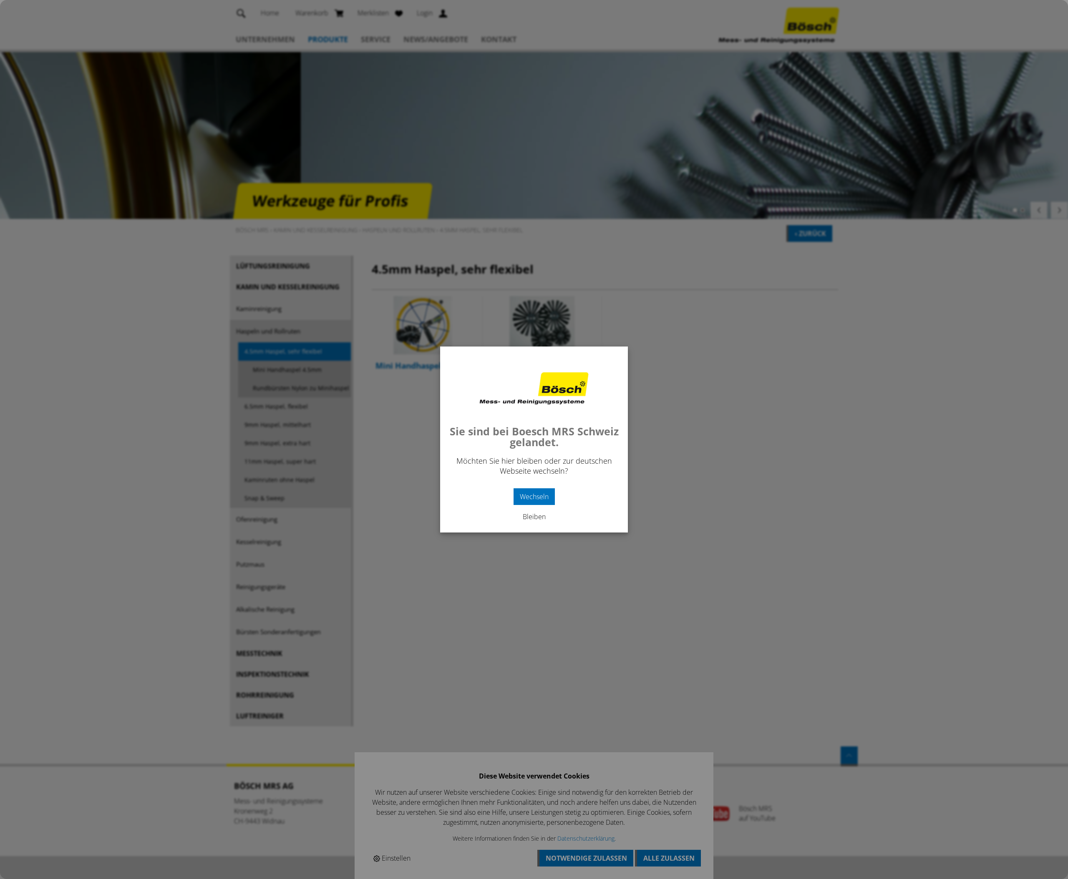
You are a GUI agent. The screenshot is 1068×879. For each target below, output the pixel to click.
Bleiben (534, 516)
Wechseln (534, 496)
